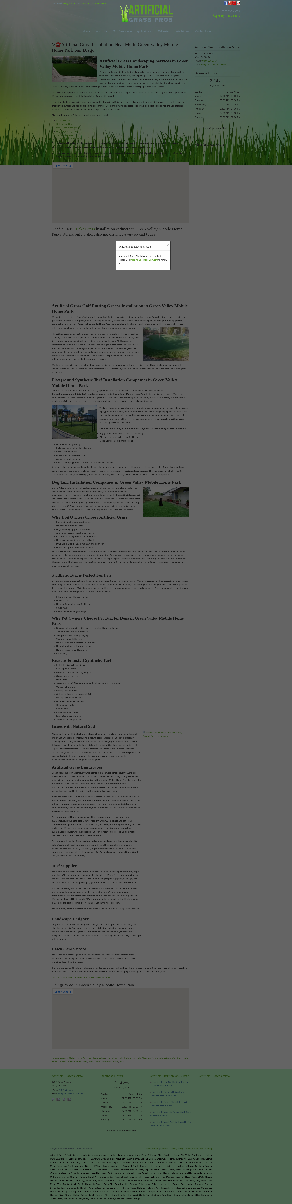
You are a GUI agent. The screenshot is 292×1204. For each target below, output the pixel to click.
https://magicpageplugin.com (144, 260)
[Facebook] (226, 4)
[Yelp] (234, 4)
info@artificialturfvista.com (93, 3)
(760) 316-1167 (69, 3)
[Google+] (230, 4)
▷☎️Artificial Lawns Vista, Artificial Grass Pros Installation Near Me (146, 13)
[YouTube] (238, 4)
